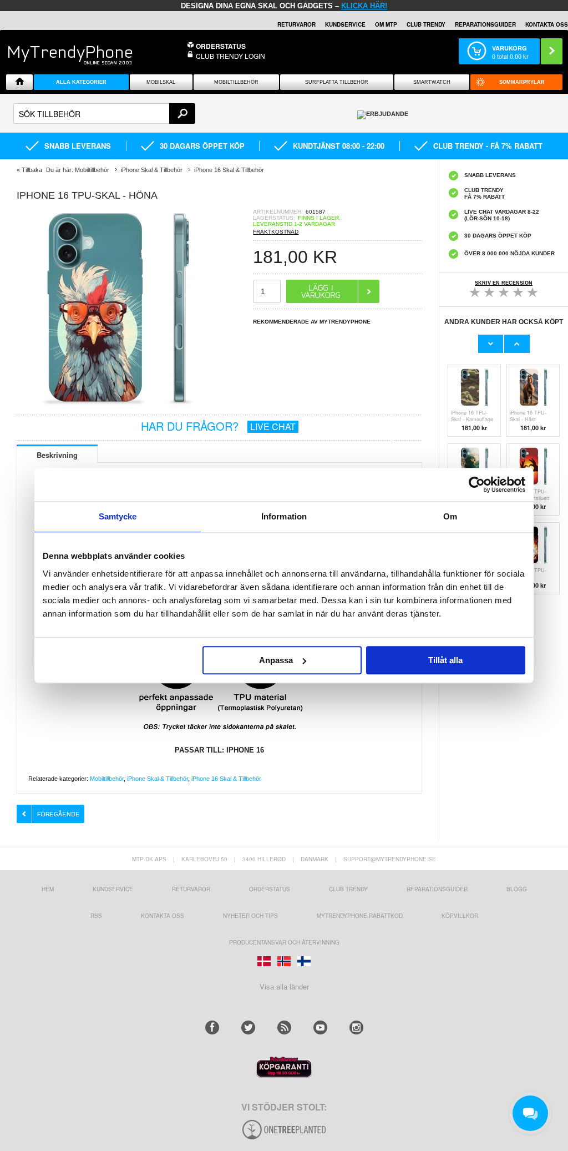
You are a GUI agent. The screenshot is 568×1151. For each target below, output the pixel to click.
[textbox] (104, 113)
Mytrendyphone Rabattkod (360, 916)
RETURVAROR (296, 24)
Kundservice (113, 889)
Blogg (516, 889)
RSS (96, 916)
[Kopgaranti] (284, 1074)
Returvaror (191, 889)
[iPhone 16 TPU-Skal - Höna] (116, 405)
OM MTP (386, 24)
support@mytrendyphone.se (389, 859)
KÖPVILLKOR (460, 916)
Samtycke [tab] (118, 516)
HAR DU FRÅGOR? (218, 426)
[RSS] (284, 1027)
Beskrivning (57, 455)
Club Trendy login (230, 55)
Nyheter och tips (250, 916)
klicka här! (364, 6)
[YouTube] (320, 1027)
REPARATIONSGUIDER (485, 24)
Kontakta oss (162, 916)
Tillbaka (32, 169)
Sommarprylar (522, 82)
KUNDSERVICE (345, 24)
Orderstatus (269, 889)
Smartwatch (431, 82)
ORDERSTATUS (221, 46)
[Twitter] (248, 1027)
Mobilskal (160, 82)
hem (48, 889)
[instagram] (356, 1027)
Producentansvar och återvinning (284, 942)
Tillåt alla (445, 660)
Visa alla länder (284, 986)
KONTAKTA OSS (546, 24)
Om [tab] (450, 516)
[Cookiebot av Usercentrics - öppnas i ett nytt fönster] (476, 484)
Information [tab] (284, 516)
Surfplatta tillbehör (336, 82)
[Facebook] (212, 1027)
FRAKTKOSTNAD (275, 232)
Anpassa (276, 660)
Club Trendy (426, 24)
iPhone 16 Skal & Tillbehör (226, 778)
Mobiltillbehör (236, 82)
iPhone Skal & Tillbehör (157, 778)
